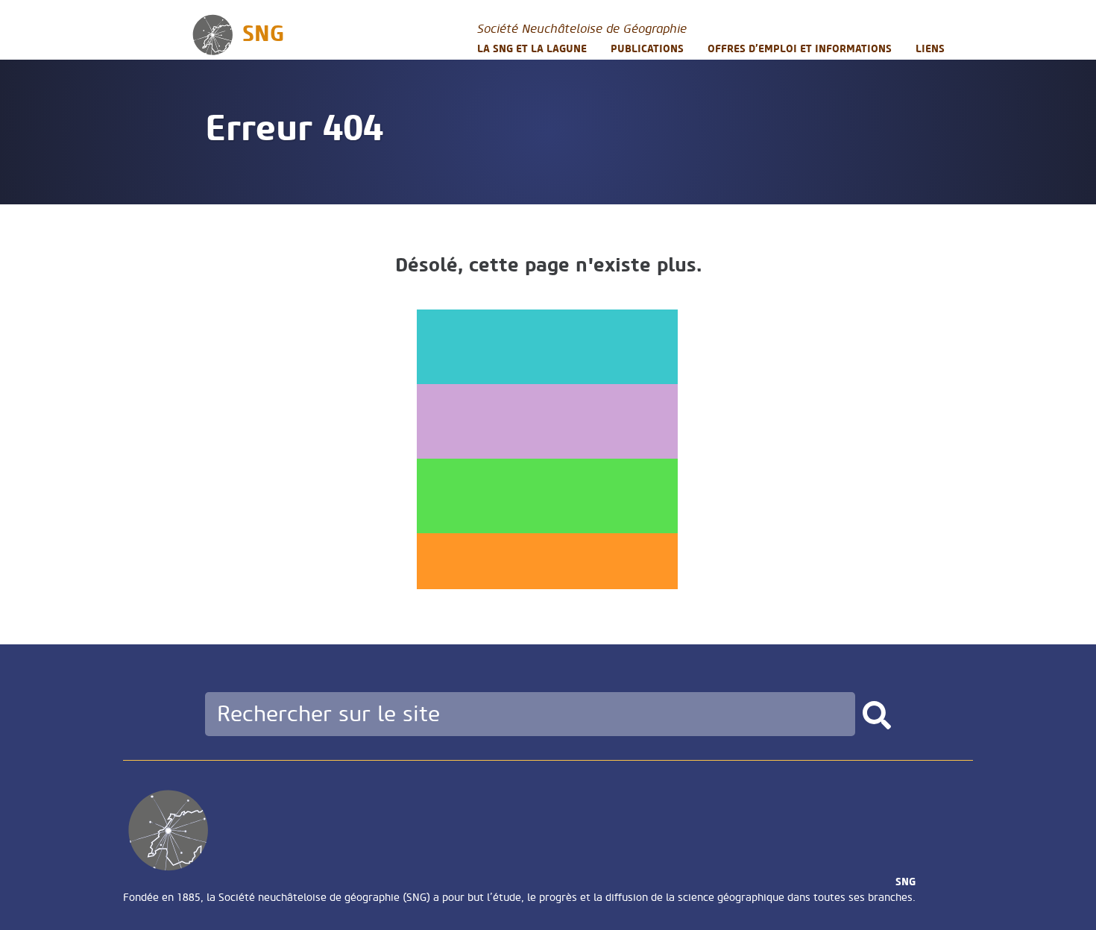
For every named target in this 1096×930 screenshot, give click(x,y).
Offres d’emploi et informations (800, 49)
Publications (647, 49)
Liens (930, 49)
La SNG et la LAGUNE (532, 49)
